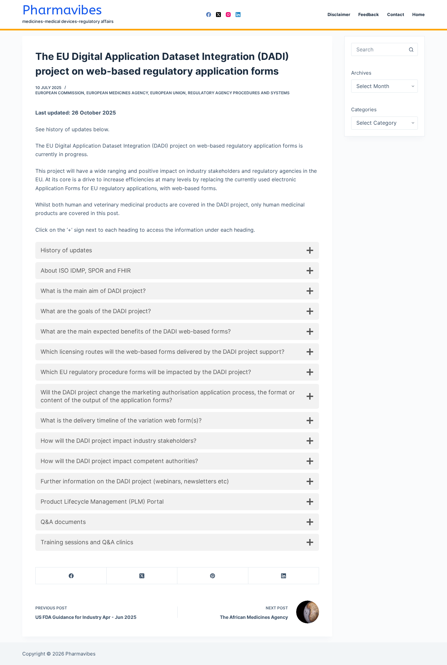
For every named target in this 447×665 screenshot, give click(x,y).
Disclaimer (339, 14)
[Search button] (411, 49)
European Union (168, 92)
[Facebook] (208, 14)
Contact (395, 14)
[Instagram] (228, 14)
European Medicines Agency (117, 92)
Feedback (368, 14)
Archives (361, 73)
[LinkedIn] (238, 14)
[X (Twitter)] (218, 14)
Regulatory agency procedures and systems (239, 92)
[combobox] (378, 49)
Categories (364, 109)
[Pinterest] (212, 575)
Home (418, 14)
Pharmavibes (62, 10)
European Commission (59, 92)
